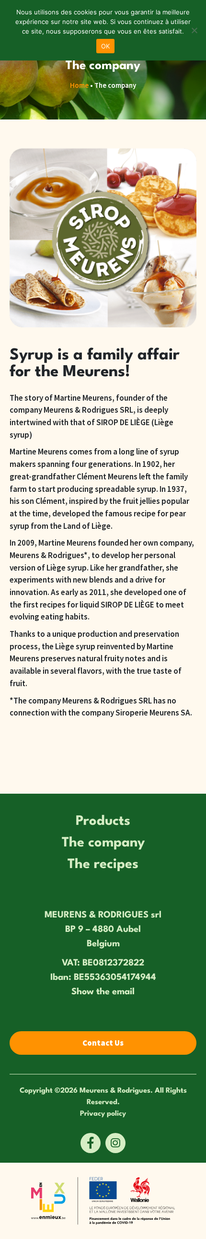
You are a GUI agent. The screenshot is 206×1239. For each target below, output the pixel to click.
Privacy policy (103, 1112)
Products (103, 819)
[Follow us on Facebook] (90, 1143)
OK (105, 46)
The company (103, 840)
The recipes (103, 862)
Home (79, 85)
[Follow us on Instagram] (115, 1143)
